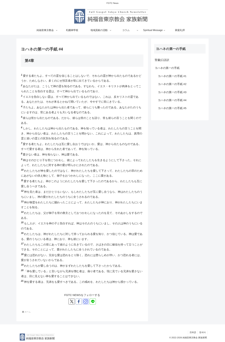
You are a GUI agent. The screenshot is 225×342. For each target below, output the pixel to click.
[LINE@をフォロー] (93, 301)
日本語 (193, 332)
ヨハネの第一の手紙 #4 (172, 100)
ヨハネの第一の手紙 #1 (172, 76)
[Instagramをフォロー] (86, 301)
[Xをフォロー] (72, 301)
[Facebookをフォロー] (79, 301)
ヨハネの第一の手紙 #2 (172, 84)
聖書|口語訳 (162, 60)
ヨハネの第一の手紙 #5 (172, 108)
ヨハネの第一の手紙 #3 (172, 92)
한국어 (202, 332)
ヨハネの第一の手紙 (167, 68)
